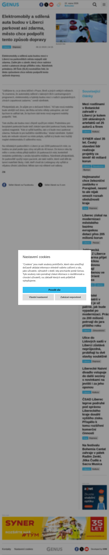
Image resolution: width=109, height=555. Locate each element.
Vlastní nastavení (38, 297)
